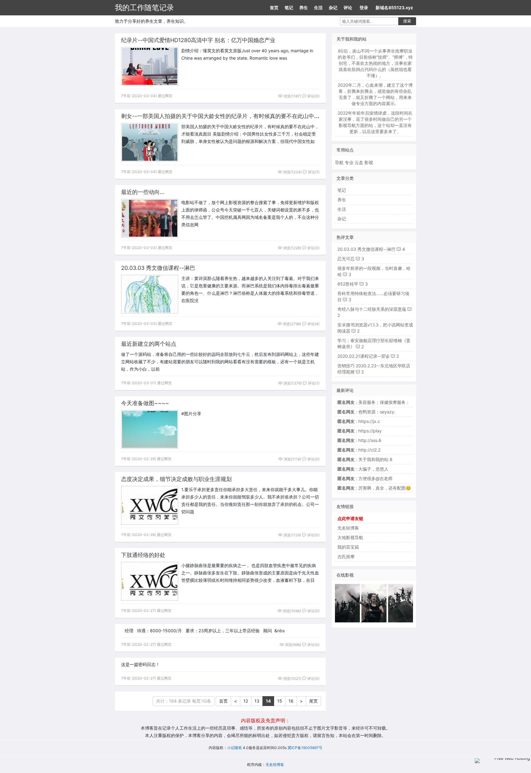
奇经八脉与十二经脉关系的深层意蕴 (371, 309)
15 (279, 701)
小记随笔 (234, 747)
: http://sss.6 (359, 440)
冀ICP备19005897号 (305, 747)
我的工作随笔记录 (144, 7)
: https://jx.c (358, 421)
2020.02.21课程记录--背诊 (363, 356)
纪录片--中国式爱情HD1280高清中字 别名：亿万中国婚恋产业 (198, 40)
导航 (339, 162)
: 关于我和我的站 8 (364, 459)
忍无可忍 (346, 258)
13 (256, 701)
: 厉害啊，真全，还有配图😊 (374, 488)
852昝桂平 (347, 283)
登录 (364, 7)
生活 (318, 7)
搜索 (407, 21)
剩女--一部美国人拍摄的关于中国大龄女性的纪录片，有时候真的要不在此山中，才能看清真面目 (239, 116)
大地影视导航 (350, 537)
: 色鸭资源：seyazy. (366, 411)
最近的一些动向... (142, 192)
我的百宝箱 (348, 547)
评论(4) (313, 323)
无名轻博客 (348, 527)
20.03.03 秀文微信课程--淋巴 (158, 268)
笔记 (289, 7)
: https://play (359, 430)
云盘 (359, 162)
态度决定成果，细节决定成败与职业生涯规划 (176, 479)
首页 (274, 7)
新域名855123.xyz (394, 7)
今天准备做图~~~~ (145, 403)
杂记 (333, 7)
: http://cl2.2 (358, 449)
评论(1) (313, 172)
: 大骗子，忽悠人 (362, 468)
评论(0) (313, 96)
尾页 (313, 701)
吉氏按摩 (346, 556)
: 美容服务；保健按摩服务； (373, 402)
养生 (303, 7)
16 (291, 701)
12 (245, 701)
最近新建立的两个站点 (148, 344)
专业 (349, 162)
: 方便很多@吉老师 (364, 478)
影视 (368, 162)
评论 (348, 7)
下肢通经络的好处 (143, 555)
